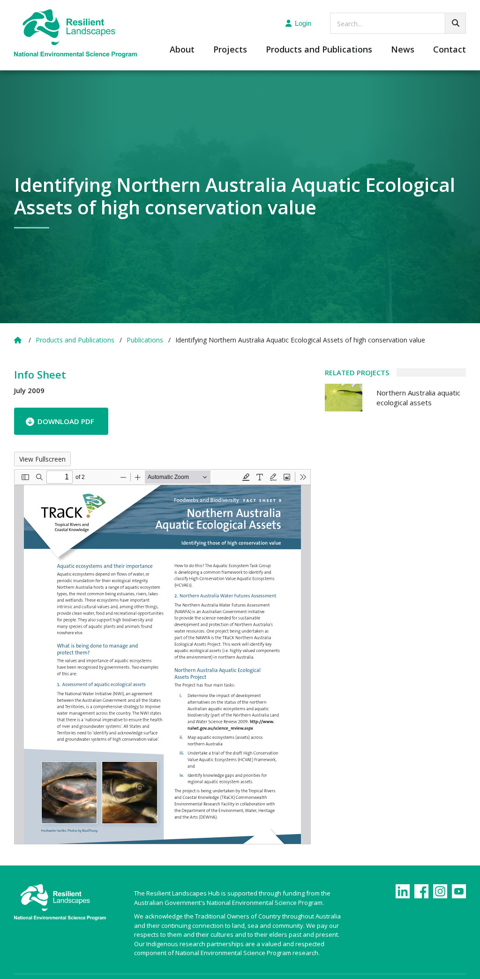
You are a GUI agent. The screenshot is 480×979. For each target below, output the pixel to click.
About (182, 50)
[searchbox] (398, 23)
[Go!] (455, 23)
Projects (230, 50)
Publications (145, 339)
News (402, 50)
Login (303, 23)
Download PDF (66, 421)
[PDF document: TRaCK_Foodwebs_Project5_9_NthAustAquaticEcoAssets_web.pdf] (162, 656)
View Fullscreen (42, 459)
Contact (449, 50)
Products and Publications (319, 50)
